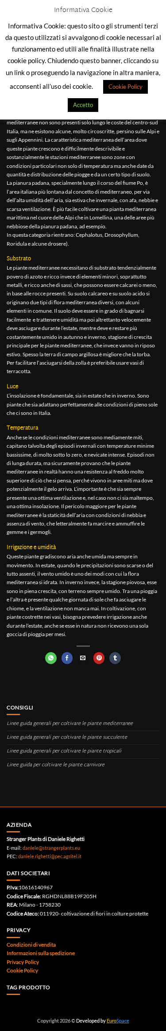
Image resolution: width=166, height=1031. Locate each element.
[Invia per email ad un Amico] (83, 658)
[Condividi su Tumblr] (114, 658)
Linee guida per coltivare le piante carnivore (55, 765)
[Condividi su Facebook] (67, 658)
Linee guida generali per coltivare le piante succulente (67, 737)
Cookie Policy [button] (125, 86)
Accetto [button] (83, 104)
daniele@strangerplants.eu (51, 848)
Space (118, 1020)
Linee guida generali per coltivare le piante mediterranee (70, 723)
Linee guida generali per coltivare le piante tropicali (64, 751)
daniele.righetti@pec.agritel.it (49, 856)
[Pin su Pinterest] (98, 658)
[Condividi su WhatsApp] (50, 658)
